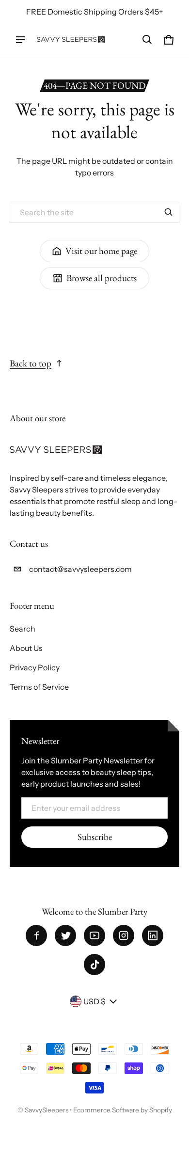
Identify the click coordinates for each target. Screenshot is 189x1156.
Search (22, 628)
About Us (26, 648)
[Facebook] (36, 935)
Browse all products (101, 278)
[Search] (168, 212)
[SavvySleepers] (71, 39)
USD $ (94, 1001)
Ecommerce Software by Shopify (122, 1110)
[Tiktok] (94, 964)
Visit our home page (101, 251)
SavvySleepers (46, 1110)
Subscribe (95, 837)
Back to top (30, 363)
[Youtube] (94, 935)
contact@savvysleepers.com (80, 569)
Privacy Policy (35, 667)
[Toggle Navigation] (20, 39)
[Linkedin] (152, 935)
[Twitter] (65, 935)
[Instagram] (123, 935)
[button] (147, 39)
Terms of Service (39, 687)
